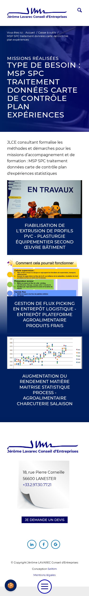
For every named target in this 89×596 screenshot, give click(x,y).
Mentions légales (44, 575)
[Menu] (44, 586)
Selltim (52, 569)
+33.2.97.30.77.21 (37, 485)
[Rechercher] (77, 11)
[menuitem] (77, 11)
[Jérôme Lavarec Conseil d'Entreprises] (37, 13)
